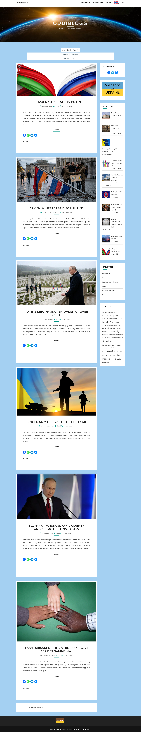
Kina (106, 331)
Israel (107, 328)
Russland (107, 341)
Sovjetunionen (106, 345)
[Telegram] (112, 72)
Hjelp (108, 2)
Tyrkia (117, 348)
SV (110, 348)
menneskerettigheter (116, 334)
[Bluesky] (116, 72)
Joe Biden (112, 328)
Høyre (120, 325)
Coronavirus (113, 318)
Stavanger (119, 345)
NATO (104, 337)
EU (108, 325)
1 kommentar (68, 533)
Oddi (57, 106)
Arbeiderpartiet (112, 315)
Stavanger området (108, 291)
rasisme (121, 337)
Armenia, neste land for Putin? (56, 208)
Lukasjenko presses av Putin (56, 102)
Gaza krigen (106, 274)
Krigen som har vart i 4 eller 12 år (56, 421)
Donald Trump (109, 322)
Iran (103, 328)
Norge (104, 286)
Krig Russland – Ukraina (110, 282)
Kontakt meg (98, 2)
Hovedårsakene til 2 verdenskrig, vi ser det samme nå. (56, 649)
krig (117, 331)
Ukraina (111, 351)
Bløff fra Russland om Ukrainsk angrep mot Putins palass (56, 527)
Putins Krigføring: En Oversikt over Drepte (56, 313)
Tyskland (104, 352)
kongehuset (110, 331)
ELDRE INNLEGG (37, 707)
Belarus (105, 319)
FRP (117, 325)
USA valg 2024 (110, 355)
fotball (114, 325)
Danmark (120, 319)
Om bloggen (84, 2)
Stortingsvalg (105, 348)
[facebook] (109, 72)
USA (118, 351)
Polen (117, 337)
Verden (104, 295)
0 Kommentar (67, 106)
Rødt (114, 341)
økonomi (105, 362)
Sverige (113, 348)
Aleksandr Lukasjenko (109, 313)
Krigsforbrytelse (106, 334)
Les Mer (57, 130)
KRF (114, 331)
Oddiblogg (22, 3)
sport (113, 345)
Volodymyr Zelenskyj (114, 359)
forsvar (110, 325)
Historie (105, 278)
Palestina (113, 337)
